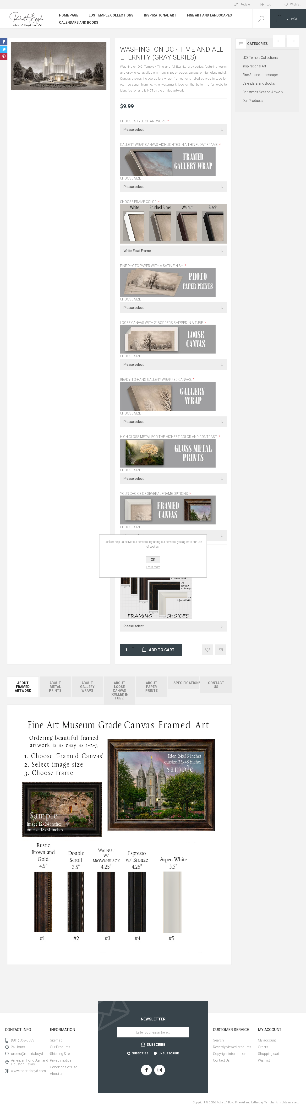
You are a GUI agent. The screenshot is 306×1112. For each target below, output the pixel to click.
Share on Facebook (3, 41)
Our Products (252, 101)
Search (218, 1040)
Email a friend (220, 649)
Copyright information (229, 1054)
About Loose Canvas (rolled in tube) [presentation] (119, 690)
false (3, 49)
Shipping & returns (63, 1054)
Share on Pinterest (3, 56)
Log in (270, 4)
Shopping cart (268, 1054)
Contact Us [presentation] (216, 685)
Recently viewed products (232, 1047)
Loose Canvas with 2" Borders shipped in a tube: (162, 323)
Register (245, 4)
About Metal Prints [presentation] (55, 686)
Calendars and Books (78, 22)
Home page (68, 15)
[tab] (23, 690)
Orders (263, 1047)
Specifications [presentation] (186, 683)
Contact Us (221, 1060)
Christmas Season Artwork (262, 92)
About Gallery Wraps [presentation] (87, 686)
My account (267, 1040)
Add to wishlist (207, 649)
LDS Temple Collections (111, 15)
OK (153, 559)
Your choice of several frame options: (154, 494)
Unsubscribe (168, 1053)
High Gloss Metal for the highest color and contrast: (169, 437)
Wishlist (264, 1060)
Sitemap (56, 1040)
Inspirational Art (160, 15)
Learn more (153, 567)
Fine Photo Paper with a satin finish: (152, 266)
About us (57, 1074)
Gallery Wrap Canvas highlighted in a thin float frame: (169, 145)
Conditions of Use (63, 1067)
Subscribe (140, 1053)
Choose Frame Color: (139, 202)
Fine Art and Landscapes (209, 15)
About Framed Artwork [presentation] (23, 686)
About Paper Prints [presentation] (151, 686)
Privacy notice (60, 1060)
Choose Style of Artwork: (143, 121)
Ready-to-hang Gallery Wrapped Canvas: (156, 380)
